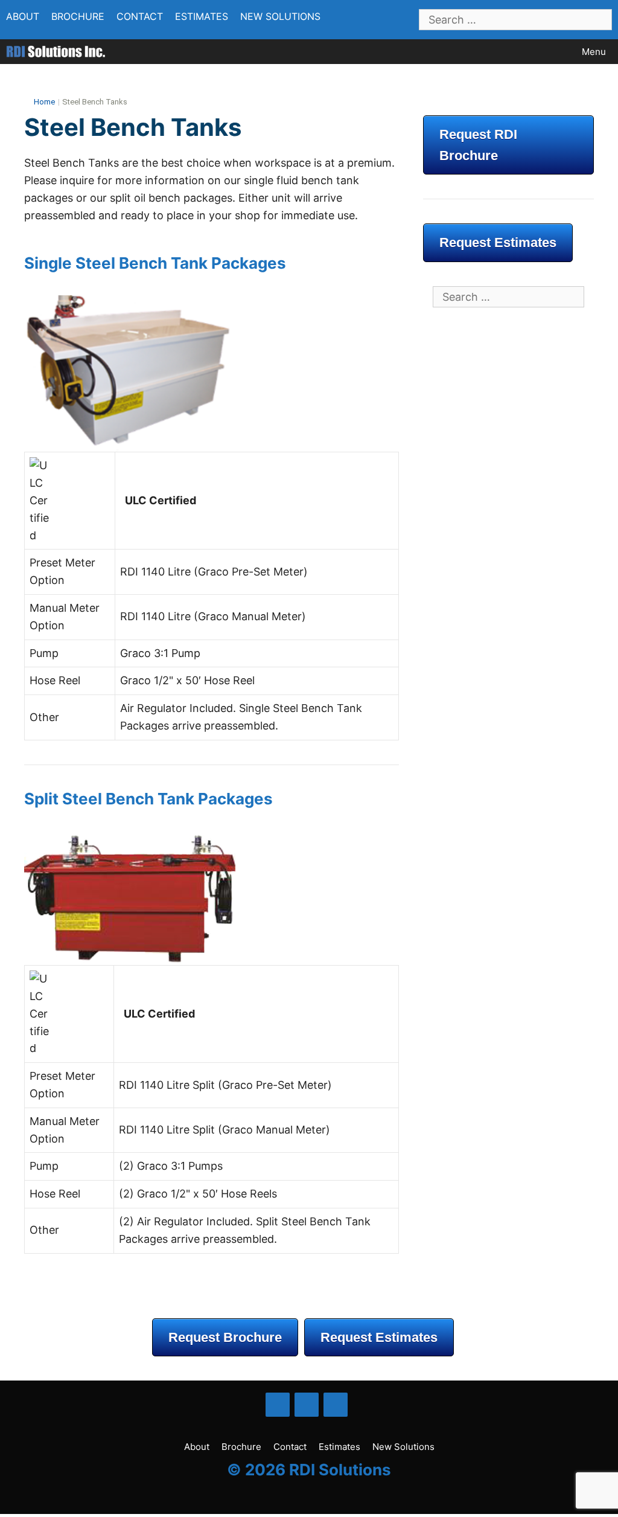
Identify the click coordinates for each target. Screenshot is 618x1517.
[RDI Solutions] (55, 51)
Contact (139, 16)
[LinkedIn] (307, 1405)
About (22, 16)
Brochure (77, 16)
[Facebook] (278, 1405)
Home (44, 101)
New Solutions (280, 16)
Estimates (201, 16)
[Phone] (335, 1405)
